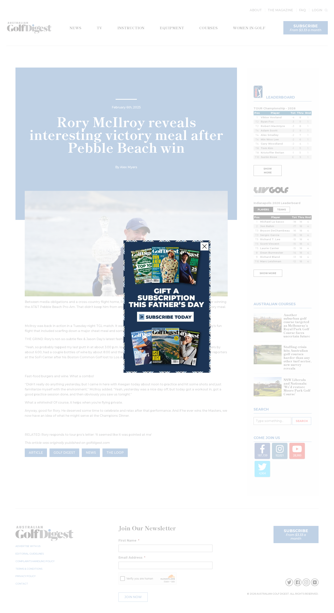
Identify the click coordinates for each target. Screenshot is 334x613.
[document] (167, 306)
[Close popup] (204, 246)
